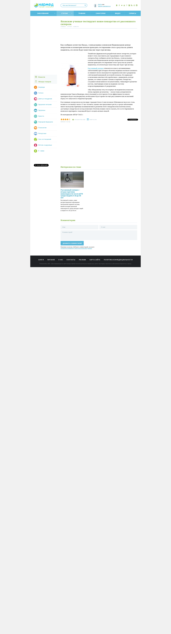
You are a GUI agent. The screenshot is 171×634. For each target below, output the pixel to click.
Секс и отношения (44, 139)
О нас (60, 260)
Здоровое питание (45, 104)
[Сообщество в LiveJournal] (126, 5)
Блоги (41, 260)
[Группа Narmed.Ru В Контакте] (116, 5)
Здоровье (41, 110)
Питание (51, 260)
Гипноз (40, 93)
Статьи (64, 13)
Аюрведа (41, 87)
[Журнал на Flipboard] (129, 5)
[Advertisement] (99, 36)
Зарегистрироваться (104, 6)
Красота (41, 116)
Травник (81, 13)
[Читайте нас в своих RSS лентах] (131, 5)
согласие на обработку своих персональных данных (76, 248)
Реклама (82, 260)
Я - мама (41, 151)
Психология (42, 128)
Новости (41, 77)
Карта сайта (95, 260)
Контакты (71, 260)
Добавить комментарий (72, 243)
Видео (117, 13)
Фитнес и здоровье (45, 145)
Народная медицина (45, 122)
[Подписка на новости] (134, 5)
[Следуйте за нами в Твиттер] (121, 5)
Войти (100, 4)
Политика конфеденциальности (118, 260)
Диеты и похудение (45, 99)
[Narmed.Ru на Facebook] (119, 5)
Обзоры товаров (44, 82)
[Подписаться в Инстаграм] (136, 5)
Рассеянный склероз (96, 68)
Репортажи (42, 133)
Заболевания (42, 13)
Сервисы (132, 13)
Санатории (100, 13)
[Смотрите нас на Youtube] (124, 5)
